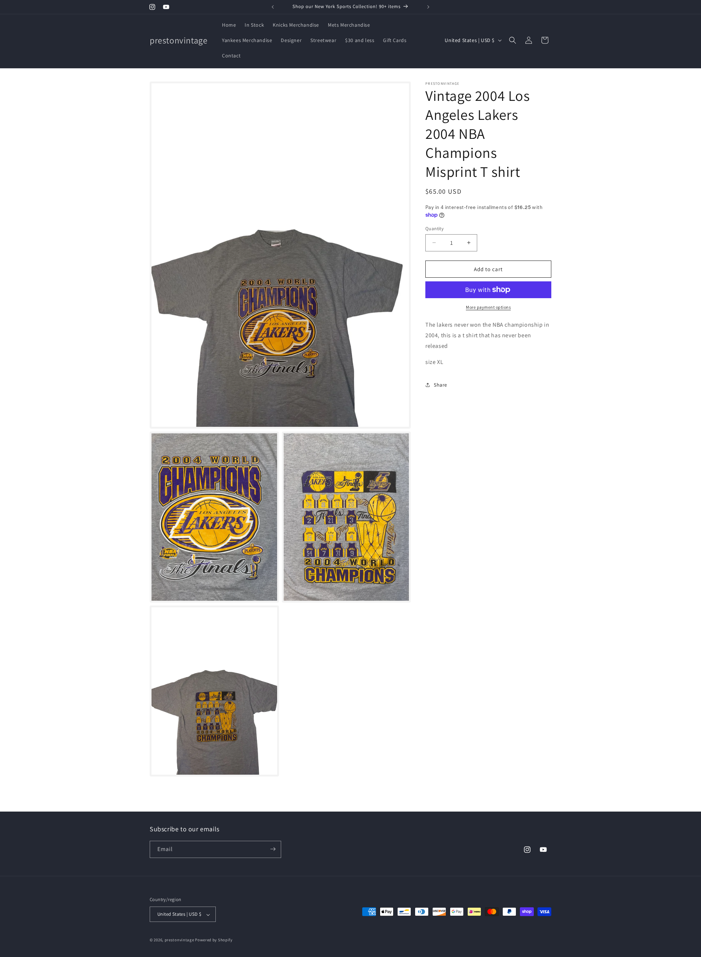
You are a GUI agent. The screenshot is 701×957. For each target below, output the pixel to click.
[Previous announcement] (273, 7)
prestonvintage (179, 940)
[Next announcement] (428, 7)
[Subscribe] (273, 849)
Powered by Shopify (214, 940)
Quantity (434, 228)
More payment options (488, 307)
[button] (513, 40)
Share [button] (440, 384)
